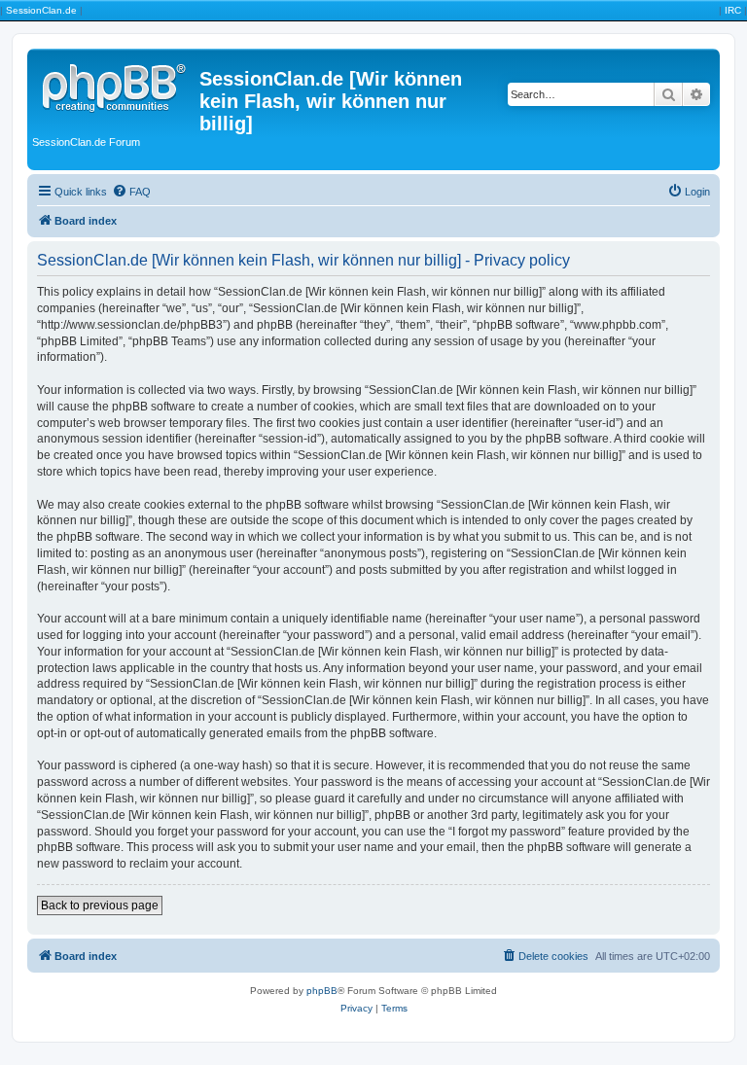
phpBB (322, 990)
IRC (733, 10)
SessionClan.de (41, 10)
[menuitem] (131, 191)
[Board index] (115, 84)
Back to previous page (100, 905)
